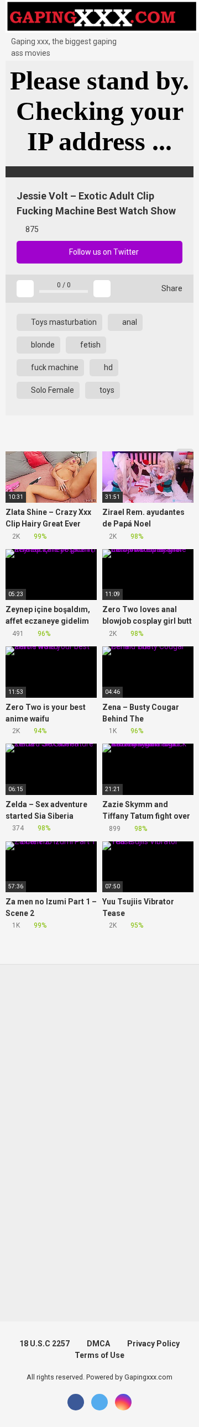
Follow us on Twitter (103, 252)
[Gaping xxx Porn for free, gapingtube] (102, 18)
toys (106, 390)
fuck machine (53, 367)
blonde (42, 344)
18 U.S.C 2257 (44, 1343)
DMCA (98, 1343)
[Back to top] (179, 1404)
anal (129, 322)
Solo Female (51, 390)
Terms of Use (99, 1355)
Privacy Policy (153, 1343)
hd (107, 367)
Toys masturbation (63, 322)
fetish (89, 344)
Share (171, 288)
